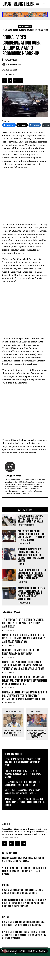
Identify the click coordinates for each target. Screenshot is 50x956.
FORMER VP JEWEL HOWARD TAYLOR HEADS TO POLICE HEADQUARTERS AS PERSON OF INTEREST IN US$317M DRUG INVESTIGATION (24, 696)
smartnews (16, 65)
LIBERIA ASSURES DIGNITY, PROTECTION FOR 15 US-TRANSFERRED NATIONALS (30, 518)
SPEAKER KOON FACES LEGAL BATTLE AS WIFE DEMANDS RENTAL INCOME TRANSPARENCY (36, 733)
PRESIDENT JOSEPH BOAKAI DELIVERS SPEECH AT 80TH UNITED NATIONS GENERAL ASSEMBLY (24, 923)
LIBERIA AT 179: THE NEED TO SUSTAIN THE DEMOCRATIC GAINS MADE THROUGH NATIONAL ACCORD (23, 773)
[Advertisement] (25, 197)
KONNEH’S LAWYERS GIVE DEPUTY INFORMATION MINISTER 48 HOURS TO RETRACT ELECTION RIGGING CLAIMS (31, 555)
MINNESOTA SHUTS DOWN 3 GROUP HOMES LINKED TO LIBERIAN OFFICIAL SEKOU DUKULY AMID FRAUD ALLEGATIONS (31, 593)
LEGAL (21, 564)
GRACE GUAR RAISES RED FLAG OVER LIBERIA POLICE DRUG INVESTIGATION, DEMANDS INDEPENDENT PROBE (32, 574)
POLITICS (5, 896)
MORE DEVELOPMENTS (26, 525)
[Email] (15, 80)
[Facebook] (4, 80)
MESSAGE (6, 928)
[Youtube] (23, 843)
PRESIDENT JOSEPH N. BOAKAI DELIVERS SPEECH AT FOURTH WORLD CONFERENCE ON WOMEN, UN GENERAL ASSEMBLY (24, 935)
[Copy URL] (20, 80)
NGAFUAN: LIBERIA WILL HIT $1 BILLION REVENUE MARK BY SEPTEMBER (20, 651)
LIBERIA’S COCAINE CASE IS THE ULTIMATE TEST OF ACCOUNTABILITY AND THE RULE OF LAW (24, 783)
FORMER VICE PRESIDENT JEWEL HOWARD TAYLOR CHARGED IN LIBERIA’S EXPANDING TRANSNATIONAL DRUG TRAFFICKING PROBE (23, 665)
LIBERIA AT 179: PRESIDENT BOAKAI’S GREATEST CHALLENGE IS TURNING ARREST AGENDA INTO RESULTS (23, 762)
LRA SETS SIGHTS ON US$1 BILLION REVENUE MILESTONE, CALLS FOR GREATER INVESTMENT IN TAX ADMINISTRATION (24, 681)
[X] (10, 80)
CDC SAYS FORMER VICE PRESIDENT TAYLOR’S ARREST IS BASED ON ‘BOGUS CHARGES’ (22, 891)
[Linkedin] (11, 843)
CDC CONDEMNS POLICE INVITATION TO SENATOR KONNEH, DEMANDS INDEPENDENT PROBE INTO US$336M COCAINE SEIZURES (24, 903)
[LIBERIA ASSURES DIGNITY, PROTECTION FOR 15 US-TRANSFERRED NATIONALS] (9, 520)
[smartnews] (4, 64)
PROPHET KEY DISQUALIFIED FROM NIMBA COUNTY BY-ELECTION (13, 732)
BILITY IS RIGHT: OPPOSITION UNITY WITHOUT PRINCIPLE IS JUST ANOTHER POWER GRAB (22, 792)
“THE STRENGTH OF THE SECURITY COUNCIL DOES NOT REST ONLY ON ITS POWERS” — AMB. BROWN (32, 535)
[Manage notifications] (5, 951)
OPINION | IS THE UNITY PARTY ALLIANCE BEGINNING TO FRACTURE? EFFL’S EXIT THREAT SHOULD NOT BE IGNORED (25, 801)
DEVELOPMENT (24, 543)
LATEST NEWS (23, 582)
